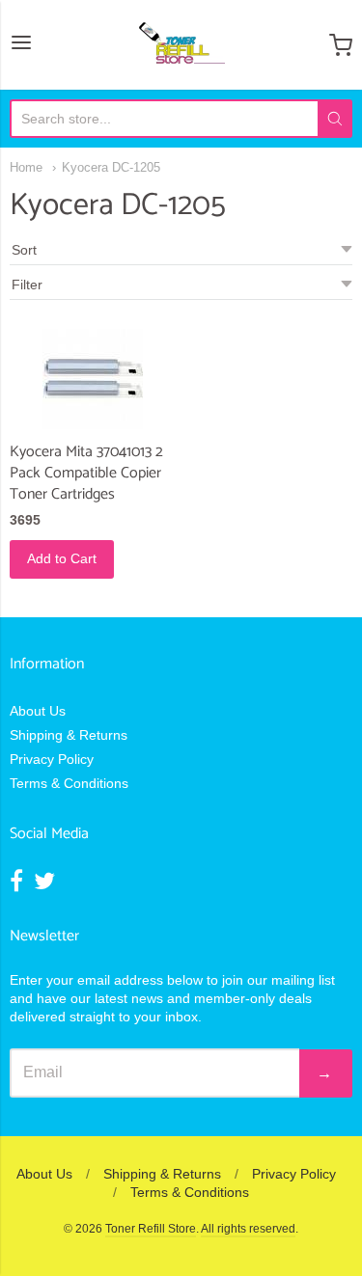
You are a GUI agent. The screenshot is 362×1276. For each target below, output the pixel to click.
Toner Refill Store (150, 1228)
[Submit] (335, 118)
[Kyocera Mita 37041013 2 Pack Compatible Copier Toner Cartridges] (92, 379)
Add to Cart (62, 558)
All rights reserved (248, 1228)
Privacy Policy (52, 759)
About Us (38, 711)
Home (26, 167)
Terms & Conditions (69, 783)
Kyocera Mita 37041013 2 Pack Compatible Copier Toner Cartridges (86, 473)
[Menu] (21, 44)
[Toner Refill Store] (181, 45)
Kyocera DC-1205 (111, 167)
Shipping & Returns (68, 735)
